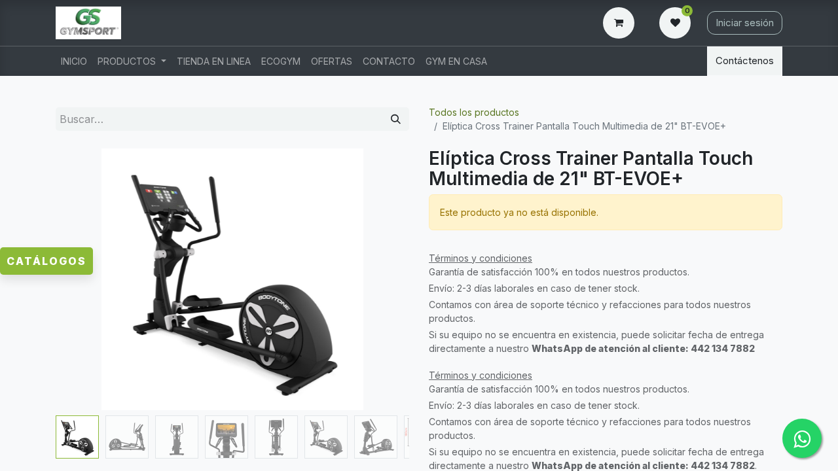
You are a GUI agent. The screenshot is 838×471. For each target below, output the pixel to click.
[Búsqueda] (395, 119)
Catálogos (46, 261)
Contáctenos (745, 60)
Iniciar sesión (745, 22)
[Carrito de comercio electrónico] (621, 23)
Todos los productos (474, 112)
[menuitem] (74, 61)
